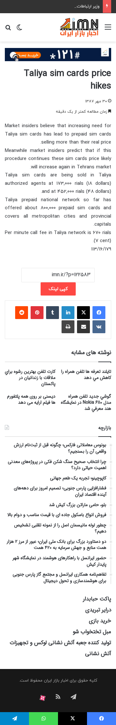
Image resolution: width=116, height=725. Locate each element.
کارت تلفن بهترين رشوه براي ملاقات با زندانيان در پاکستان (30, 377)
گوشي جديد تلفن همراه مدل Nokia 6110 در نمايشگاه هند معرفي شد (86, 402)
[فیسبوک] (98, 312)
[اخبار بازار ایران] (79, 27)
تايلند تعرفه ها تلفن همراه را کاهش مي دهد (86, 374)
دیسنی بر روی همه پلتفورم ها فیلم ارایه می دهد (31, 399)
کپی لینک (58, 289)
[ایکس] (83, 312)
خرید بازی (100, 621)
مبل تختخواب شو (92, 631)
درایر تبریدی (98, 610)
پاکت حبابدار (97, 599)
